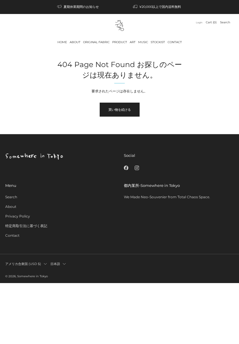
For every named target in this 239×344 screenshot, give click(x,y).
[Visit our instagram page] (136, 167)
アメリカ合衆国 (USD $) (23, 264)
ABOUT (75, 42)
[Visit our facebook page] (126, 167)
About (10, 206)
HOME (62, 42)
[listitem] (78, 7)
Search (225, 22)
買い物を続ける (119, 110)
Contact (12, 235)
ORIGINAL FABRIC (96, 42)
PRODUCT (119, 42)
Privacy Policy (17, 216)
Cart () (211, 22)
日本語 (55, 264)
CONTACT (175, 42)
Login (199, 22)
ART (133, 42)
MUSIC (143, 42)
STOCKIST (158, 42)
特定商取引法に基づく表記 (26, 226)
